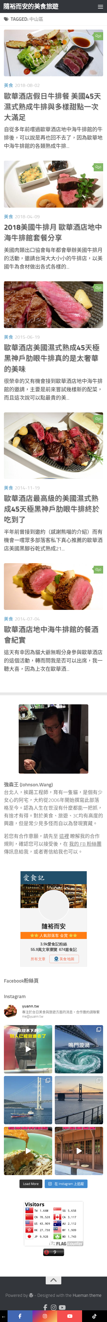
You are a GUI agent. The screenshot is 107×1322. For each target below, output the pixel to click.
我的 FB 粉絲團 (85, 844)
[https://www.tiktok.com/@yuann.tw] (94, 1316)
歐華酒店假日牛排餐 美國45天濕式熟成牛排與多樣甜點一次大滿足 (52, 107)
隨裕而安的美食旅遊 (30, 6)
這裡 (64, 836)
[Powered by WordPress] (31, 1295)
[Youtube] (62, 1307)
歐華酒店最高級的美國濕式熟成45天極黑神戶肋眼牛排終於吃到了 (51, 509)
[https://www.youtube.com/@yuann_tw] (69, 1316)
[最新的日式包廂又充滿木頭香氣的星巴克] (79, 1151)
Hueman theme (87, 1295)
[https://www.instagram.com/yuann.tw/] (44, 1316)
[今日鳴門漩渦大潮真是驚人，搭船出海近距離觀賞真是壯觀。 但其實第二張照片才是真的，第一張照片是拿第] (79, 1049)
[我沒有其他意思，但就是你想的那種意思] (28, 1049)
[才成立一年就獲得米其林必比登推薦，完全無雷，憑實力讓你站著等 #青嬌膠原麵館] (28, 1151)
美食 (8, 85)
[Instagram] (53, 1307)
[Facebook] (45, 1307)
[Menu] (100, 6)
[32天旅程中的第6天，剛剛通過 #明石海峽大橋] (28, 1100)
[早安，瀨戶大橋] (79, 1100)
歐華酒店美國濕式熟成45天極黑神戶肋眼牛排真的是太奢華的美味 (51, 358)
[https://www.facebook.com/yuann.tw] (20, 1316)
